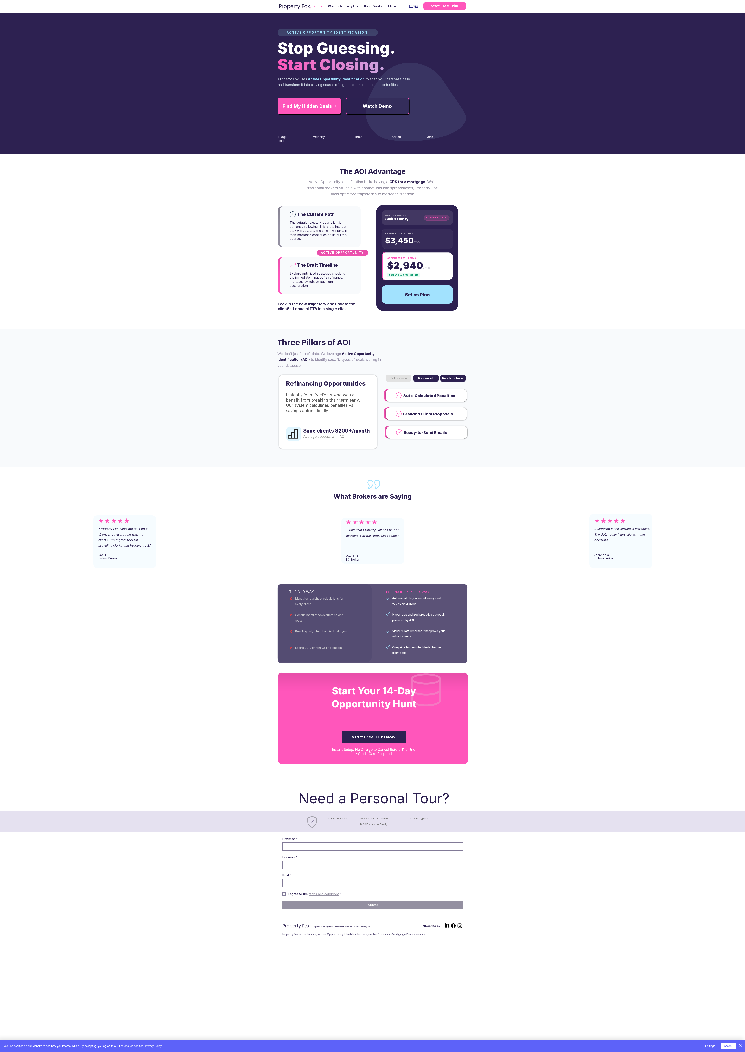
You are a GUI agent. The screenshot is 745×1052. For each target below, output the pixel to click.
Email (286, 875)
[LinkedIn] (447, 926)
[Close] (740, 1046)
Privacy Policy (153, 1046)
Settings (710, 1046)
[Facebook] (453, 926)
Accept (728, 1046)
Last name (289, 857)
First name (290, 839)
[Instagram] (460, 926)
